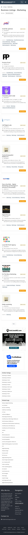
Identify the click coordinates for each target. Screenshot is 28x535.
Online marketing (5, 464)
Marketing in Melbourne (7, 391)
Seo (3, 432)
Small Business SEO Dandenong (8, 428)
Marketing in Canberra (6, 382)
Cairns (18, 527)
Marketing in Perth (6, 393)
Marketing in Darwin (6, 384)
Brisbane (13, 529)
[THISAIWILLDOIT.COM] (6, 90)
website (3, 430)
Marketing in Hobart (6, 389)
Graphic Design (5, 478)
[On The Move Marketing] (6, 269)
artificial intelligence (6, 414)
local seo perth (5, 453)
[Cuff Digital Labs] (6, 120)
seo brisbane (4, 405)
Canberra (23, 529)
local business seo (5, 471)
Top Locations (18, 493)
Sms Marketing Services (7, 43)
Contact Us (17, 508)
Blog (16, 495)
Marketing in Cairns (6, 380)
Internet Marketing (6, 41)
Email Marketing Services (19, 40)
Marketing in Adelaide (6, 375)
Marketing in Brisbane (6, 377)
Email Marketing (10, 40)
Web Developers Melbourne (7, 421)
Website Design (5, 450)
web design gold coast (6, 480)
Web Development (6, 45)
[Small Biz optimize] (6, 23)
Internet (8, 106)
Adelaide (18, 529)
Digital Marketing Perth (6, 457)
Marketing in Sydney (6, 396)
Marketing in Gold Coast (7, 386)
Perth (15, 527)
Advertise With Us (19, 510)
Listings (5, 7)
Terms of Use (18, 512)
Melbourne (10, 527)
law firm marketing (6, 407)
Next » (14, 323)
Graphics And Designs (11, 285)
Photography (20, 166)
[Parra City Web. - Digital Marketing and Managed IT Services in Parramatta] (6, 179)
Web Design (15, 43)
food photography (6, 439)
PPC (3, 446)
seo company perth (6, 462)
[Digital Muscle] (6, 209)
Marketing (13, 41)
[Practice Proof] (6, 57)
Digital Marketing (5, 448)
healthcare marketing (6, 409)
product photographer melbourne (9, 441)
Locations (17, 497)
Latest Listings (18, 501)
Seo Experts (4, 468)
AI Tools (3, 412)
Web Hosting (13, 45)
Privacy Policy (18, 514)
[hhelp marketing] (6, 299)
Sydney (4, 527)
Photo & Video (14, 166)
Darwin (9, 529)
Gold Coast (4, 529)
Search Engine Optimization (7, 459)
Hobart (22, 527)
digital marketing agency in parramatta (10, 443)
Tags (16, 499)
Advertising (9, 197)
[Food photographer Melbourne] (6, 150)
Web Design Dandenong (7, 416)
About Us (17, 506)
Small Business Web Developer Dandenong (10, 423)
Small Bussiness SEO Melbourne (8, 425)
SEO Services (4, 455)
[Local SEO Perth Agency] (6, 239)
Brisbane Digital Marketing (7, 403)
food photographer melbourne (8, 437)
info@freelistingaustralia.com (9, 519)
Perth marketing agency (7, 466)
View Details (22, 48)
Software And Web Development (14, 74)
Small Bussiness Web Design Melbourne (10, 419)
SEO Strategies (5, 473)
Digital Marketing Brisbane (7, 482)
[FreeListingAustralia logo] (8, 2)
